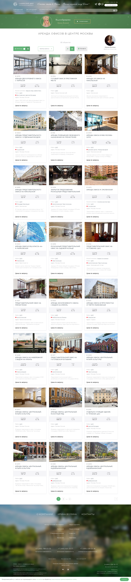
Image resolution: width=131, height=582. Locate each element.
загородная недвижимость (65, 551)
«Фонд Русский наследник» (54, 524)
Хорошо (124, 579)
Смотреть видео (83, 21)
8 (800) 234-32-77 (111, 564)
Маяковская (20, 260)
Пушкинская (20, 149)
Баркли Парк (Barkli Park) (33, 90)
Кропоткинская (57, 204)
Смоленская (92, 206)
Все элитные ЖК (66, 558)
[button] (15, 64)
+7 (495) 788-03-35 (43, 548)
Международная (103, 149)
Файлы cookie (65, 565)
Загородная (31, 10)
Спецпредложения (57, 533)
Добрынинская (56, 480)
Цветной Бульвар (30, 95)
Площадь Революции (23, 204)
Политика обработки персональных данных (65, 563)
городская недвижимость (43, 551)
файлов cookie (72, 579)
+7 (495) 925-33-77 (65, 548)
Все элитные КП (81, 558)
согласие (39, 579)
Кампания (60, 529)
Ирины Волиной (63, 23)
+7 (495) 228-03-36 (111, 2)
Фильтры (21, 48)
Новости (72, 533)
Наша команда (74, 529)
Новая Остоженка (102, 258)
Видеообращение (63, 19)
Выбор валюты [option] (44, 48)
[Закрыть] (128, 17)
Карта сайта (52, 558)
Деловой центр (92, 149)
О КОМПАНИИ (45, 514)
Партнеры (72, 537)
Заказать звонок (111, 5)
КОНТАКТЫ (88, 514)
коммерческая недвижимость (87, 551)
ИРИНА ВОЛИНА (67, 514)
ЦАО (21, 93)
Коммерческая (46, 10)
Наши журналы (74, 524)
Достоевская (21, 95)
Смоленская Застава (103, 201)
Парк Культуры (66, 204)
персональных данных (58, 579)
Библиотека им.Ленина (59, 317)
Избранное (59, 9)
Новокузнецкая (21, 371)
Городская (18, 10)
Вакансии (60, 537)
